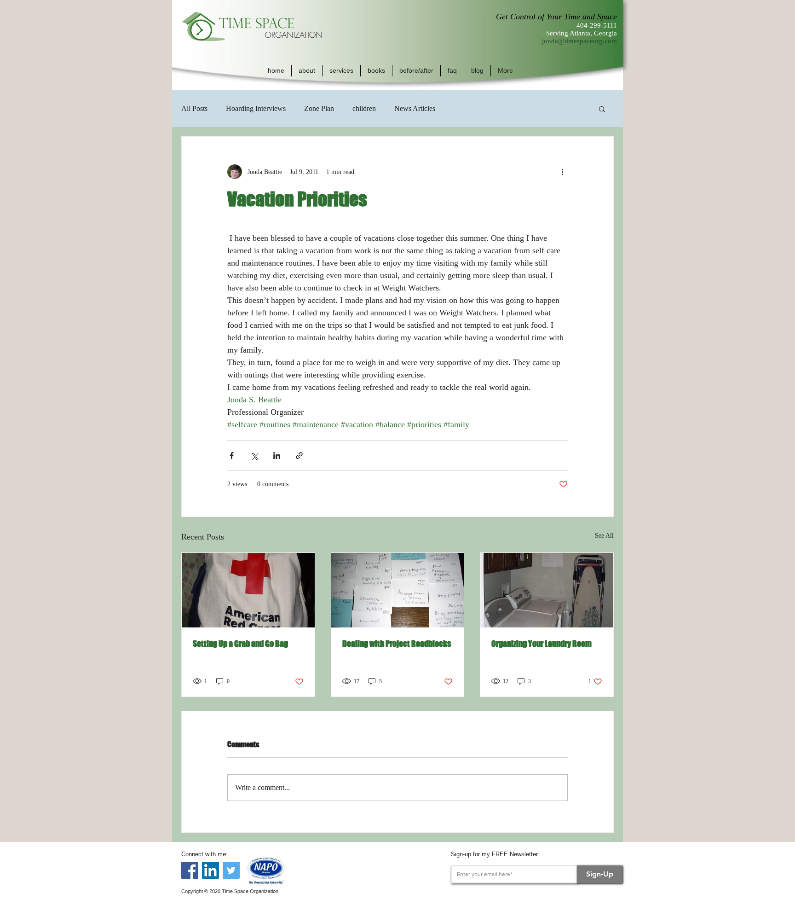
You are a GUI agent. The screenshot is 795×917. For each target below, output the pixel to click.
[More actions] (562, 171)
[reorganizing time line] (397, 590)
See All (604, 535)
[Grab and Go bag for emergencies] (248, 590)
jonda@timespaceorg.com (579, 41)
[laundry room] (546, 590)
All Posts (194, 108)
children (364, 108)
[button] (307, 70)
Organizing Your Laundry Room (541, 643)
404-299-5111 (596, 25)
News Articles (414, 108)
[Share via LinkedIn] (276, 455)
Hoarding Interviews (256, 108)
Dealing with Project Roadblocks (396, 643)
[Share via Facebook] (231, 455)
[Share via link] (299, 455)
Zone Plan (319, 108)
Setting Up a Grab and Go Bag (240, 643)
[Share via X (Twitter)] (254, 455)
